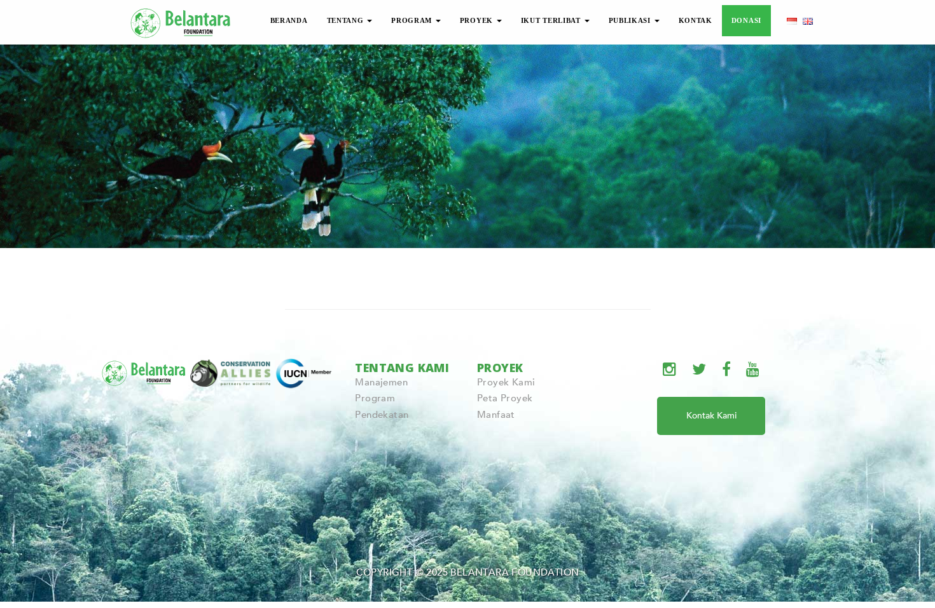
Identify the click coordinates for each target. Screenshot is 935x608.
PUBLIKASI (631, 20)
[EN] (807, 20)
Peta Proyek (504, 398)
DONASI (746, 20)
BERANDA (289, 20)
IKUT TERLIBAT (552, 20)
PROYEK (477, 20)
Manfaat (496, 414)
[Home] (181, 21)
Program (375, 398)
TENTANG (346, 20)
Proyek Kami (506, 382)
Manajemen (381, 382)
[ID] (792, 20)
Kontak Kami (711, 416)
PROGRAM (412, 20)
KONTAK (695, 20)
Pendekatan (381, 414)
